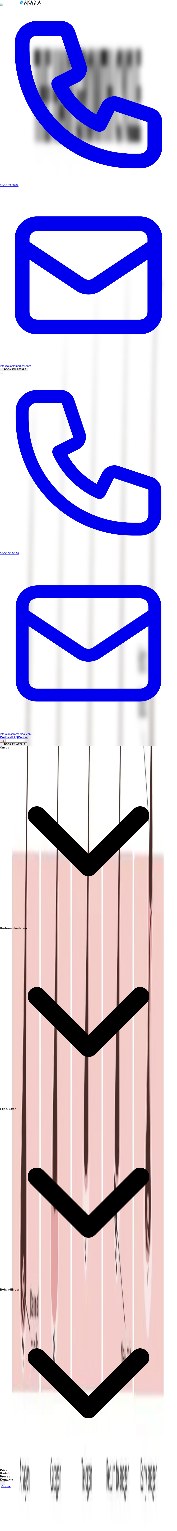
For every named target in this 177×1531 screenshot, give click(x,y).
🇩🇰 (2, 740)
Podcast (6, 737)
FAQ (15, 737)
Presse (23, 737)
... (2, 1483)
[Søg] (1, 369)
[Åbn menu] (1, 373)
